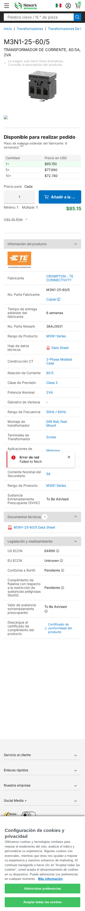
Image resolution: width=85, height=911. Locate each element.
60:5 (49, 373)
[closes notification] (69, 457)
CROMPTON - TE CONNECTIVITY (59, 278)
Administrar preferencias (42, 888)
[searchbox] (39, 17)
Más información (50, 879)
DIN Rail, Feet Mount (56, 423)
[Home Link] (32, 5)
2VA (49, 392)
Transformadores (30, 29)
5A (48, 474)
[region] (42, 863)
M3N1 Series (56, 336)
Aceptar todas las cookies (42, 902)
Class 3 (52, 383)
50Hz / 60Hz (56, 412)
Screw (51, 437)
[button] (6, 5)
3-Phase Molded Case (59, 361)
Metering (53, 450)
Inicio (8, 29)
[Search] (77, 17)
